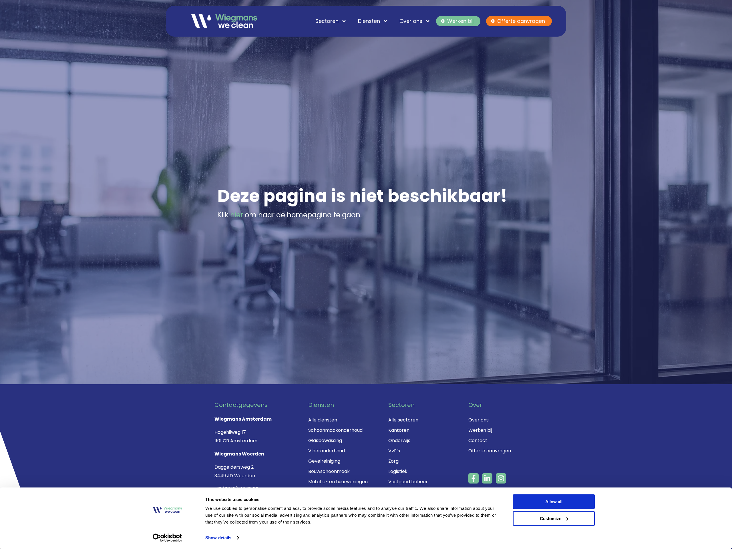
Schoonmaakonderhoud (335, 430)
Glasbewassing (325, 440)
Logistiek (397, 471)
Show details (218, 537)
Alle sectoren (403, 420)
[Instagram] (501, 478)
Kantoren (398, 430)
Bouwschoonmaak (329, 471)
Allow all (553, 501)
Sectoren (327, 21)
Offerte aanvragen (521, 21)
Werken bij (460, 21)
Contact (477, 440)
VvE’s (394, 450)
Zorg (393, 461)
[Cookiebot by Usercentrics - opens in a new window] (167, 538)
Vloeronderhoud (326, 450)
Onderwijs (399, 440)
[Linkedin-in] (487, 478)
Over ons (410, 21)
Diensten (369, 21)
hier (236, 215)
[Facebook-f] (473, 478)
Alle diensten (322, 420)
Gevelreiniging (324, 461)
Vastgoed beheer (408, 481)
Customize (550, 518)
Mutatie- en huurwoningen (338, 481)
